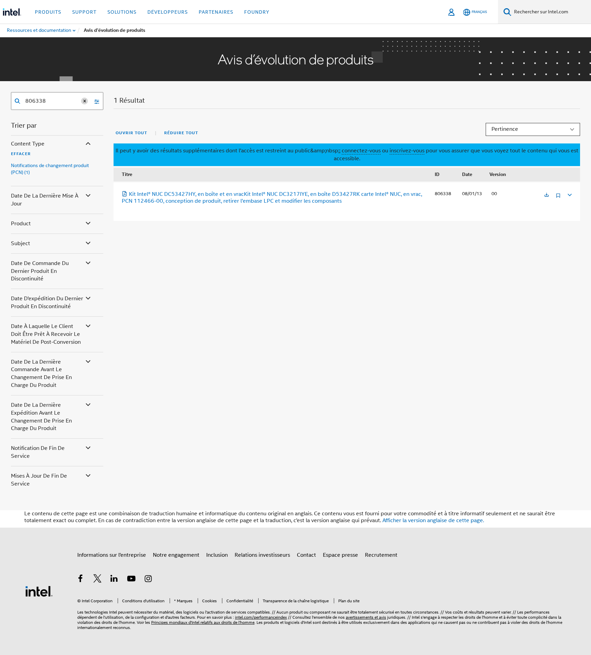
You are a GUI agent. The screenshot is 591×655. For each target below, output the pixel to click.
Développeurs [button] (167, 12)
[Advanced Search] (94, 101)
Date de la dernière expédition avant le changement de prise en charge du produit (41, 417)
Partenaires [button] (216, 12)
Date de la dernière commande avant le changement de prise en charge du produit (41, 373)
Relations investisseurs (262, 555)
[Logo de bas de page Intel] (39, 591)
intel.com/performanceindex (261, 617)
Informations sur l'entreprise (111, 555)
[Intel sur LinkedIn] (114, 580)
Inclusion (217, 555)
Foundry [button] (257, 12)
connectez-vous (361, 150)
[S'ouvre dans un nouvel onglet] (546, 195)
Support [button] (84, 12)
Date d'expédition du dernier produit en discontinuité (47, 302)
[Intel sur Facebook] (80, 580)
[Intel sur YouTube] (131, 580)
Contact (306, 555)
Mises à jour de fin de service (39, 480)
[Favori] (558, 198)
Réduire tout (181, 133)
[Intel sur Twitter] (97, 580)
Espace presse (340, 555)
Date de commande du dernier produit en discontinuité (40, 271)
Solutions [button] (121, 12)
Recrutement (381, 555)
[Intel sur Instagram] (148, 580)
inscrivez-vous (407, 150)
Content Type (27, 143)
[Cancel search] (84, 101)
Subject (20, 243)
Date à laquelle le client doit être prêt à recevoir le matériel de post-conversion (46, 334)
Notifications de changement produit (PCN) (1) (50, 168)
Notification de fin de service (38, 452)
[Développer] (569, 194)
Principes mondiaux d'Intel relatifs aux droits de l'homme (202, 622)
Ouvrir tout (131, 133)
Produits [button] (48, 12)
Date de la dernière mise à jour (44, 199)
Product (21, 223)
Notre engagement (176, 555)
